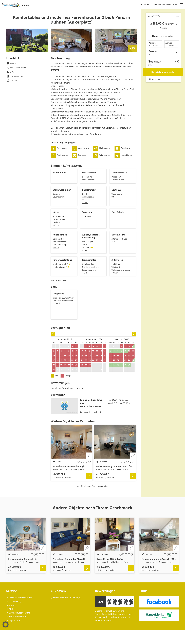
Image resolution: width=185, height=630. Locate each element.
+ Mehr (85, 202)
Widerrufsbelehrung (18, 616)
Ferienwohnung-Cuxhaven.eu (67, 597)
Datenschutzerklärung (19, 612)
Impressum (14, 620)
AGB (11, 609)
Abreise (168, 43)
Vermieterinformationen (20, 597)
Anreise (152, 43)
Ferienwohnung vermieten (165, 4)
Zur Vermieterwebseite (91, 412)
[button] (5, 624)
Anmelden (145, 4)
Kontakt (12, 605)
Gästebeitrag (15, 601)
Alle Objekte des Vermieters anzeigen (93, 486)
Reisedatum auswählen (163, 72)
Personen (153, 51)
